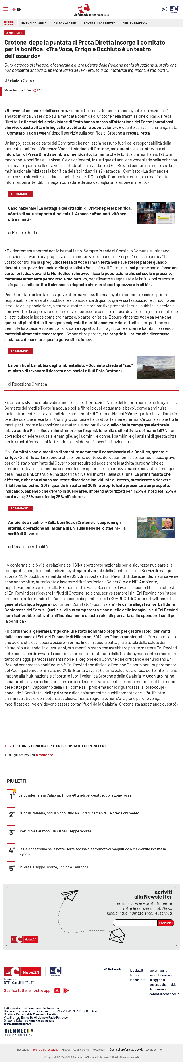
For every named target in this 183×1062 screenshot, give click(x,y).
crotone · (21, 746)
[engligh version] (14, 8)
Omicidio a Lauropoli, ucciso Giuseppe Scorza (54, 831)
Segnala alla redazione (45, 1049)
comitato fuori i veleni (85, 746)
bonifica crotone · (47, 746)
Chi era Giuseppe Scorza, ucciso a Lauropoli (53, 866)
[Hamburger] (5, 9)
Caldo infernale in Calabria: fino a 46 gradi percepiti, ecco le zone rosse (74, 795)
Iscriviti (166, 922)
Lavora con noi (153, 1049)
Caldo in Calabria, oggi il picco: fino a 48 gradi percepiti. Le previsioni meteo (78, 813)
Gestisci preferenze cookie (126, 1049)
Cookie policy (81, 1049)
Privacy (66, 1049)
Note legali (98, 1049)
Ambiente (44, 754)
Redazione (23, 1049)
